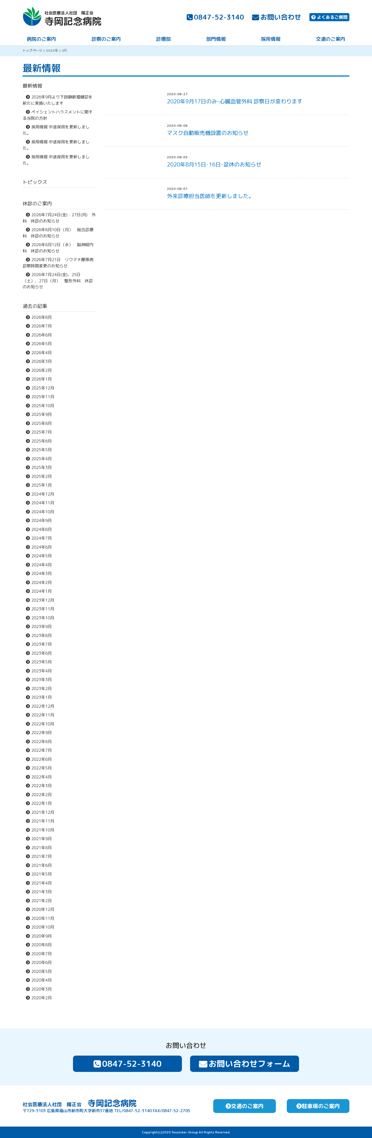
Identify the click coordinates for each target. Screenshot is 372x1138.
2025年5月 (41, 450)
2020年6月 (41, 962)
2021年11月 (42, 821)
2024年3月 (41, 573)
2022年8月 (41, 741)
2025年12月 (42, 388)
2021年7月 (41, 856)
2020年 (52, 50)
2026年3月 (41, 361)
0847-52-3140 (219, 17)
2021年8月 (41, 848)
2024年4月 (41, 565)
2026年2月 (41, 370)
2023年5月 (41, 662)
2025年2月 (41, 476)
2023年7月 (41, 644)
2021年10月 (42, 830)
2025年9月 (41, 414)
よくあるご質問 (332, 17)
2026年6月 (41, 335)
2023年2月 (41, 688)
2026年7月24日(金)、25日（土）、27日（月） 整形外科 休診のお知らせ (58, 281)
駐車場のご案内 (321, 1106)
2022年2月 (41, 794)
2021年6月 (41, 865)
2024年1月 (41, 591)
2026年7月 (41, 326)
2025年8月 (41, 423)
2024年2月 (41, 582)
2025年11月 (42, 397)
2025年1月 (41, 485)
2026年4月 (41, 352)
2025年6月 (41, 441)
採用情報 (270, 39)
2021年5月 (41, 874)
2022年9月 (41, 732)
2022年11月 (42, 715)
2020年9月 (41, 936)
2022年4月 (41, 777)
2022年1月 (41, 803)
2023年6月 (41, 653)
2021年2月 (41, 901)
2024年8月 (41, 529)
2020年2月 (41, 998)
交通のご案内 (330, 39)
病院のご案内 (41, 39)
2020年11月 (42, 918)
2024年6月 (41, 547)
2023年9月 (41, 626)
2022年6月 (41, 759)
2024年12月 (42, 494)
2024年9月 (41, 520)
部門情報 (216, 39)
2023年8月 (41, 635)
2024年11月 (42, 503)
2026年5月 (41, 344)
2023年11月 (42, 609)
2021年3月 (41, 892)
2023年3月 (41, 679)
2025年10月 (42, 406)
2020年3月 (41, 989)
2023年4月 (41, 671)
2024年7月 (41, 538)
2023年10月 (42, 618)
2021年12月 (42, 812)
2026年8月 (41, 317)
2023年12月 (42, 600)
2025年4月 (41, 459)
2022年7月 (41, 750)
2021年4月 (41, 883)
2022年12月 (42, 706)
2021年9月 (41, 839)
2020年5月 (41, 971)
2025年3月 (41, 467)
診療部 (163, 39)
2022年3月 (41, 785)
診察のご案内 (106, 39)
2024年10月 (42, 512)
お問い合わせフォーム (249, 1063)
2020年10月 (42, 927)
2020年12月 (42, 909)
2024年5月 (41, 556)
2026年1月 (41, 379)
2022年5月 (41, 768)
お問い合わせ (280, 17)
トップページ (32, 50)
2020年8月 (41, 945)
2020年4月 (41, 980)
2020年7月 (41, 954)
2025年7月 (41, 432)
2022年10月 (42, 724)
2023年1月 (41, 697)
